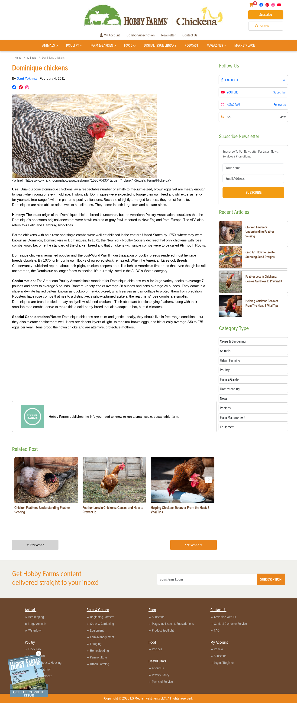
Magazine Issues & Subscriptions (173, 624)
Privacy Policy (160, 675)
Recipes (157, 649)
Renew (218, 649)
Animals (48, 45)
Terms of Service (162, 682)
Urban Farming (99, 664)
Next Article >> (194, 545)
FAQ (217, 630)
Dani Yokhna (27, 78)
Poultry (72, 45)
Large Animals (37, 624)
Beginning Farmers (102, 617)
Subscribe (265, 15)
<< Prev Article (35, 545)
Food (128, 45)
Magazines (215, 45)
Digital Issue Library (160, 45)
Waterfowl (35, 630)
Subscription (270, 579)
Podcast (191, 45)
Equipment (97, 630)
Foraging (95, 644)
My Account (111, 35)
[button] (208, 479)
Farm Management (102, 637)
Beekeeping (36, 617)
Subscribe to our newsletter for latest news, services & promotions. (250, 154)
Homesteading (99, 650)
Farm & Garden (101, 45)
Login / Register (224, 663)
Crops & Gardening (102, 624)
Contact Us (189, 35)
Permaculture (98, 657)
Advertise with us (225, 617)
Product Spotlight (163, 630)
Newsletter (168, 35)
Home (18, 58)
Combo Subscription (140, 35)
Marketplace (244, 45)
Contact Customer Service (230, 624)
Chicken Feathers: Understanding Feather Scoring (259, 231)
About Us (158, 668)
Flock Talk (34, 649)
